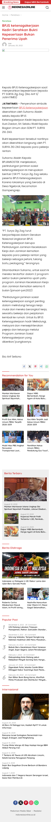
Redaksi (37, 811)
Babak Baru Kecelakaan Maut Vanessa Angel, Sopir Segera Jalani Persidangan (27, 648)
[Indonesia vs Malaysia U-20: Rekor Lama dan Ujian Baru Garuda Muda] (25, 565)
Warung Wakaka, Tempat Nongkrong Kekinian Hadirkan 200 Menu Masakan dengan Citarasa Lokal (26, 638)
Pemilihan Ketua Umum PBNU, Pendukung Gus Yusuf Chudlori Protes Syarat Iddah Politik (38, 448)
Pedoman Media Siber (20, 811)
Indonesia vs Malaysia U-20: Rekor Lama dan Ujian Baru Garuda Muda (24, 582)
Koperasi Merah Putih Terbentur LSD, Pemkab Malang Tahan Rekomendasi (32, 517)
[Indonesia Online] (21, 7)
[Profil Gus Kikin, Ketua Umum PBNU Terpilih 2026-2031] (13, 411)
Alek (9, 43)
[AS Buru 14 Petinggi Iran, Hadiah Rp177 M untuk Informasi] (25, 707)
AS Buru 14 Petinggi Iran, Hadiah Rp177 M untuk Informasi (24, 726)
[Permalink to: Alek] (4, 44)
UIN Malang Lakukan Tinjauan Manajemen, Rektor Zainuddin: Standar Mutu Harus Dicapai (27, 628)
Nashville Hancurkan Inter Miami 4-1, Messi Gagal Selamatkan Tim (37, 605)
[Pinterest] (26, 802)
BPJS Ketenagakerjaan (33, 107)
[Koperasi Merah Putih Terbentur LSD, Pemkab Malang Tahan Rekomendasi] (11, 518)
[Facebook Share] (24, 366)
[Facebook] (15, 802)
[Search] (47, 7)
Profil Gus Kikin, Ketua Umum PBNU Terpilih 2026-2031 (12, 422)
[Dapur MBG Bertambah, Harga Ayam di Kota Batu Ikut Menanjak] (38, 385)
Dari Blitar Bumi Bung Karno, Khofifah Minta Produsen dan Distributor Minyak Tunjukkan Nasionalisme (26, 678)
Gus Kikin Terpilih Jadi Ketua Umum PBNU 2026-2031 (37, 422)
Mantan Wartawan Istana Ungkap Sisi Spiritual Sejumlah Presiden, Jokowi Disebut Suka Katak (11, 396)
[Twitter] (20, 802)
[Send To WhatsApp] (47, 366)
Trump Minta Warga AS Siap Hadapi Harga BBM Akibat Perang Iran (25, 746)
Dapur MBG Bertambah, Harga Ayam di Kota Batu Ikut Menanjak (36, 396)
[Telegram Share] (41, 366)
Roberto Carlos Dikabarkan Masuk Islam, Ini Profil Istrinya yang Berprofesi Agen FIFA (13, 605)
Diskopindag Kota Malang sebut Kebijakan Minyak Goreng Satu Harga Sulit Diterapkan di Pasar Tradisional (26, 658)
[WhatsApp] (36, 802)
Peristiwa (6, 21)
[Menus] (4, 7)
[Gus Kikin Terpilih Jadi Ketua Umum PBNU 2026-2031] (38, 411)
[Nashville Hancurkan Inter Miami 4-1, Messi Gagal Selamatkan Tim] (38, 594)
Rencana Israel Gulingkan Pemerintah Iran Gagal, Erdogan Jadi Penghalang (22, 736)
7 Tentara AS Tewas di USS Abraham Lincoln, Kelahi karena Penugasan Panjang (23, 756)
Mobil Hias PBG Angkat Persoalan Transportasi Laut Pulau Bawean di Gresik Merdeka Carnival (13, 448)
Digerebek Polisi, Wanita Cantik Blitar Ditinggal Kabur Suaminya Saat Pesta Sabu (26, 668)
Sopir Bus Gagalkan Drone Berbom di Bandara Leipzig (24, 766)
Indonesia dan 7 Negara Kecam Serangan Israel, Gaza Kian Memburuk (25, 776)
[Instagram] (31, 802)
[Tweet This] (30, 366)
